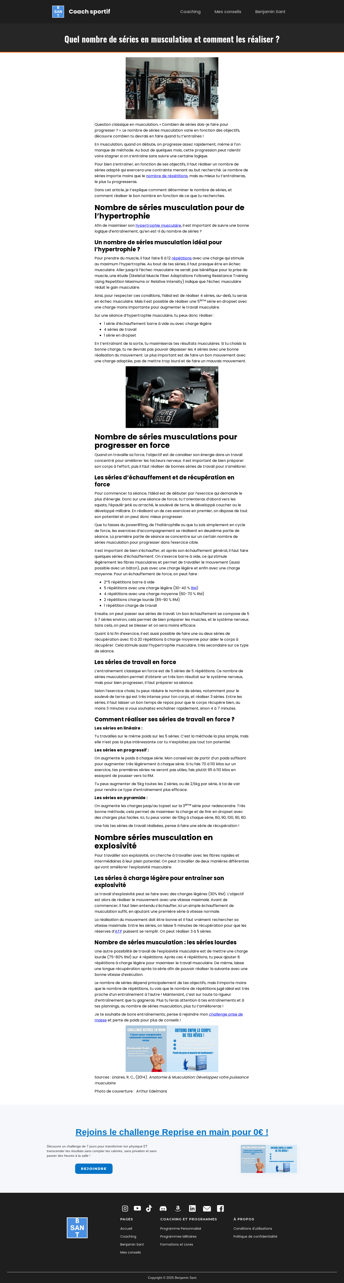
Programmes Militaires (178, 1236)
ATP (118, 931)
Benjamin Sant (270, 11)
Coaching (190, 11)
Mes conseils (228, 11)
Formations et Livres (176, 1244)
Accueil (126, 1228)
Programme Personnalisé (180, 1228)
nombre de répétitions (167, 176)
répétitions (182, 258)
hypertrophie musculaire (158, 225)
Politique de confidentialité (255, 1236)
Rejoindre (94, 1168)
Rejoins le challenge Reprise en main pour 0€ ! (172, 1132)
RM (194, 588)
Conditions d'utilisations (253, 1228)
